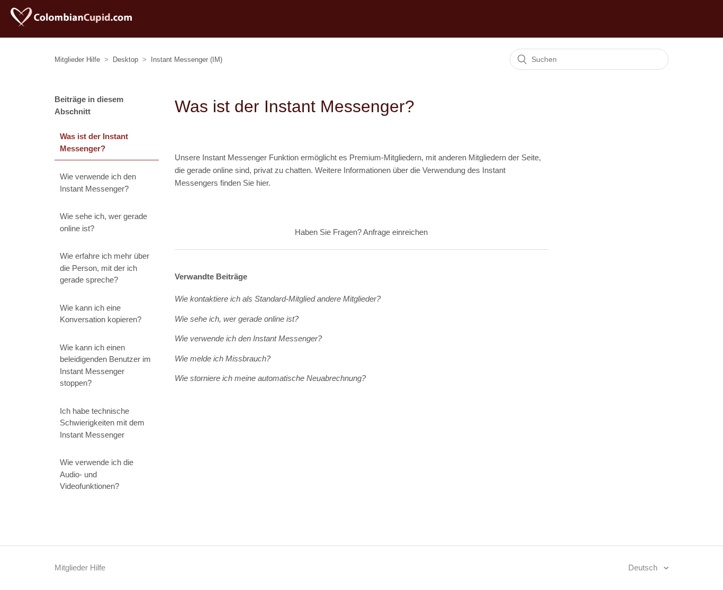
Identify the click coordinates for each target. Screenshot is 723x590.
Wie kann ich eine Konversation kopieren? (100, 313)
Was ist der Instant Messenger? (94, 142)
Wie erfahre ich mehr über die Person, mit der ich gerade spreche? (104, 267)
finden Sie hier (244, 182)
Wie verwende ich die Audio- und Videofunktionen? (96, 474)
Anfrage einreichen (395, 232)
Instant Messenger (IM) (186, 59)
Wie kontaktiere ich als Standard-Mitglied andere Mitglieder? (278, 298)
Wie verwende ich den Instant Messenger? (98, 182)
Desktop (125, 59)
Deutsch (643, 567)
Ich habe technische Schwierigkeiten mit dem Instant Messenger (102, 422)
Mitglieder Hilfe (77, 59)
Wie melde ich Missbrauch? (222, 358)
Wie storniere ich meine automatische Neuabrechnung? (270, 378)
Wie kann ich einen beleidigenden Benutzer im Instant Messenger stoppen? (105, 365)
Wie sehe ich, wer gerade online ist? (103, 222)
